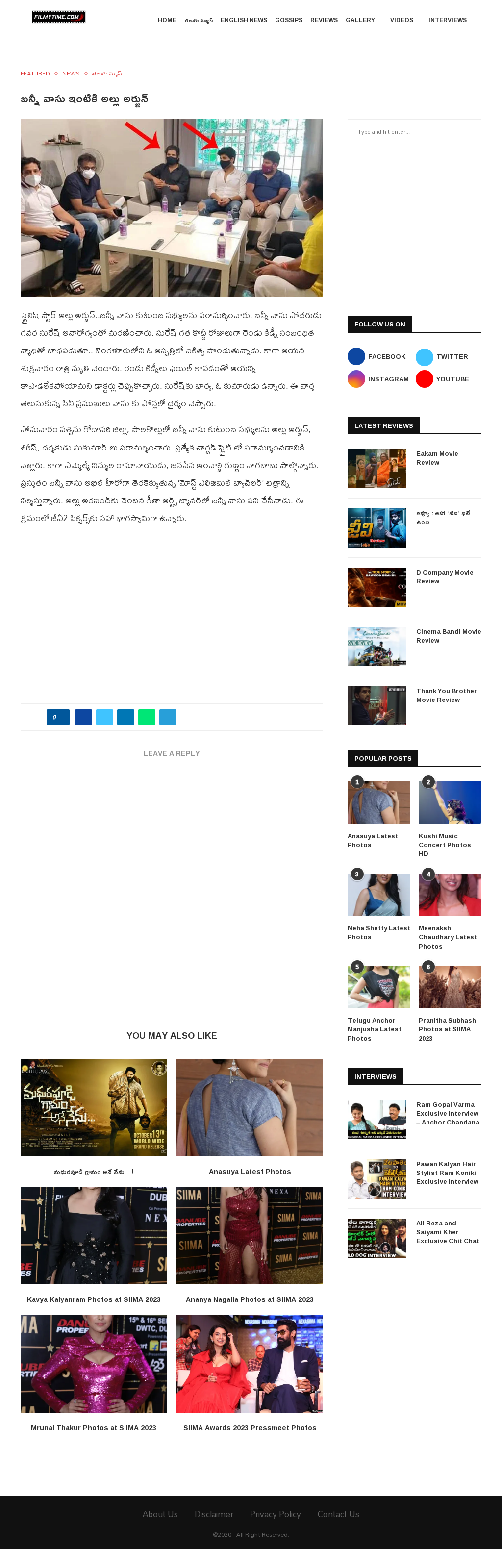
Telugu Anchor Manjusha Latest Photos (375, 1029)
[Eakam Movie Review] (377, 468)
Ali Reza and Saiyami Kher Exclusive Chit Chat (447, 1232)
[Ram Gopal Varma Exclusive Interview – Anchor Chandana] (377, 1119)
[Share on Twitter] (104, 717)
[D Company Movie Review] (377, 587)
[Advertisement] (172, 620)
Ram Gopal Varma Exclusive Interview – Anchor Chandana (447, 1113)
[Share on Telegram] (167, 717)
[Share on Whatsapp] (146, 717)
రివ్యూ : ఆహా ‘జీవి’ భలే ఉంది (443, 517)
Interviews (447, 19)
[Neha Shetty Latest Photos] (379, 895)
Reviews (324, 19)
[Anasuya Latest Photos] (249, 1107)
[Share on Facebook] (83, 717)
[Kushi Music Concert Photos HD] (450, 802)
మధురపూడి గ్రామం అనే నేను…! (93, 1171)
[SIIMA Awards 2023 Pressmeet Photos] (249, 1364)
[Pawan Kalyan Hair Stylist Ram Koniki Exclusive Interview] (377, 1179)
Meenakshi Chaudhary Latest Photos (448, 937)
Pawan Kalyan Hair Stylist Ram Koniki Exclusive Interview (447, 1172)
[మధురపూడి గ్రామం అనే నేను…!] (94, 1107)
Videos (401, 19)
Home (167, 19)
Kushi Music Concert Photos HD (445, 844)
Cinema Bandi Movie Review (448, 636)
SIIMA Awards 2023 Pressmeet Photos (250, 1427)
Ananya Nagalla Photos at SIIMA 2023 (250, 1299)
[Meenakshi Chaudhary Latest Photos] (450, 895)
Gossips (288, 19)
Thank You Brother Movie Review (446, 695)
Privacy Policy (275, 1514)
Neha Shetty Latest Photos (379, 932)
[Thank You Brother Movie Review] (377, 705)
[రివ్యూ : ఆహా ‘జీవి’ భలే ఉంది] (377, 528)
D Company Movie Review (445, 576)
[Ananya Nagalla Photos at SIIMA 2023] (249, 1236)
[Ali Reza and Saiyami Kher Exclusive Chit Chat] (377, 1238)
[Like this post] (61, 717)
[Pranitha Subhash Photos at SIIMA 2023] (450, 987)
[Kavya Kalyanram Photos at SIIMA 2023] (94, 1236)
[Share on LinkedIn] (125, 717)
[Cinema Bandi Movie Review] (377, 646)
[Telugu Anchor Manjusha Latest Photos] (379, 987)
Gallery (360, 19)
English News (244, 19)
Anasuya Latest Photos (250, 1171)
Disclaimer (214, 1514)
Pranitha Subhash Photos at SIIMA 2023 (447, 1029)
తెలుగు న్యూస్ (198, 19)
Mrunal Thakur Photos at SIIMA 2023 (93, 1427)
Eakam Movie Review (437, 458)
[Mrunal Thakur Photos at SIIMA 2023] (94, 1364)
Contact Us (338, 1514)
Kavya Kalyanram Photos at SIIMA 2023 (94, 1299)
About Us (160, 1514)
